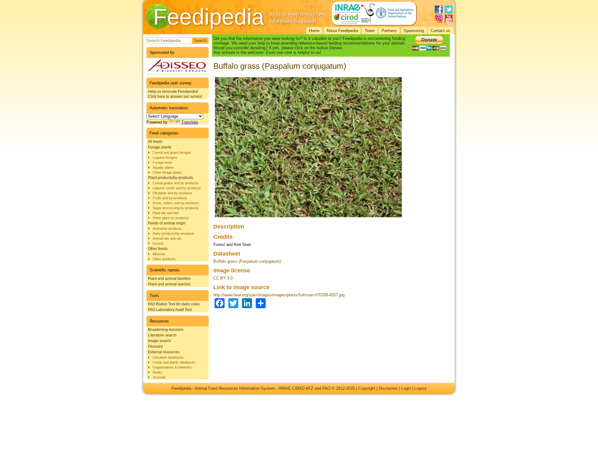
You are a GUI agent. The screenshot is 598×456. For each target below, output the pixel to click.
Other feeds (158, 249)
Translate (189, 122)
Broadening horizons (165, 329)
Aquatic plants (163, 167)
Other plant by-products (171, 218)
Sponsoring (414, 30)
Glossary (155, 346)
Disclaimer (388, 388)
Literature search (162, 335)
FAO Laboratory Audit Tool (170, 310)
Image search (159, 341)
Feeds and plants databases (174, 362)
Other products (164, 259)
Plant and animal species (169, 284)
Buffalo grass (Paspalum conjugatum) (247, 261)
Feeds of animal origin (167, 223)
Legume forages (165, 157)
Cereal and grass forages (172, 152)
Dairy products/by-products (173, 233)
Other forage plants (167, 172)
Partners (389, 30)
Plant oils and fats (166, 213)
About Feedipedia (342, 30)
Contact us (440, 30)
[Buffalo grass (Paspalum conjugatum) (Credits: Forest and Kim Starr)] (308, 217)
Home (314, 30)
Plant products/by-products (170, 178)
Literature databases (168, 357)
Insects (158, 243)
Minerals (159, 254)
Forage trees (162, 162)
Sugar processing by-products (176, 208)
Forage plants (159, 147)
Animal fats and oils (167, 238)
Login (406, 388)
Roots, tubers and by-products (176, 203)
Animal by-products (167, 228)
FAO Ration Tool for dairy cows (174, 304)
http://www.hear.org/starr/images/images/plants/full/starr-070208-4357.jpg (278, 295)
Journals (159, 377)
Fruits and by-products (170, 198)
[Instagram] (439, 18)
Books (157, 372)
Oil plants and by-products (172, 193)
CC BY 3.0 (223, 278)
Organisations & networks (172, 367)
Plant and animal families (169, 278)
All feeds (155, 141)
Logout (420, 388)
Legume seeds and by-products (177, 188)
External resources (164, 352)
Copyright (366, 388)
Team (370, 30)
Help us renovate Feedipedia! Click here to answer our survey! (175, 94)
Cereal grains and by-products (176, 183)
